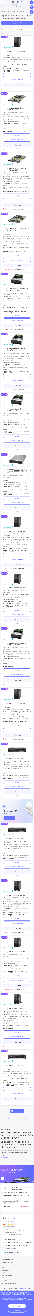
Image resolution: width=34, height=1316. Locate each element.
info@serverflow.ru (17, 6)
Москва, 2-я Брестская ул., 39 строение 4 (18, 1242)
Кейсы (3, 1278)
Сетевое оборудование (9, 1283)
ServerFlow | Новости (12, 1252)
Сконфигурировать (17, 79)
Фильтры (15, 23)
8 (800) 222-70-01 (17, 4)
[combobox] (22, 29)
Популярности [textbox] (19, 29)
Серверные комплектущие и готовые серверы (10, 1220)
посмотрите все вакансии (10, 1290)
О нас (3, 1267)
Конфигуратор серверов (9, 1265)
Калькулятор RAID (7, 1262)
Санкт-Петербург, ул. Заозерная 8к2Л (16, 1245)
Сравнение (32, 12)
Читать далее (5, 1157)
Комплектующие (7, 1275)
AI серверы (5, 1270)
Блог (3, 1272)
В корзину (17, 75)
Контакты (4, 1280)
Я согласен (17, 1306)
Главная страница (7, 1259)
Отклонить (17, 1310)
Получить (8, 818)
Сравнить (18, 84)
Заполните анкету (23, 1288)
